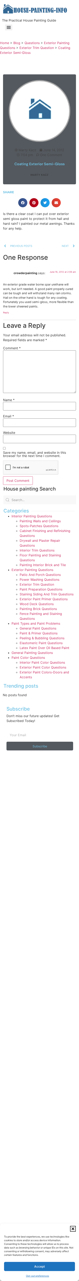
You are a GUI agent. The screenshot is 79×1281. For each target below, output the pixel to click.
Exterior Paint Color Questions (43, 667)
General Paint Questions (38, 628)
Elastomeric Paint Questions (41, 643)
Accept (39, 1266)
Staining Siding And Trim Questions (47, 594)
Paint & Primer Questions (39, 633)
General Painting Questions (32, 653)
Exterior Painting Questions (32, 570)
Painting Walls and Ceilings (40, 521)
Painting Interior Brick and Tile (43, 565)
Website (9, 432)
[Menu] (8, 27)
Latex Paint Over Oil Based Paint (44, 648)
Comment (12, 348)
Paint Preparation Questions (41, 589)
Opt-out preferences (37, 1275)
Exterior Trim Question (37, 584)
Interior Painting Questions (32, 516)
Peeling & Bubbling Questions (42, 638)
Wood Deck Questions (37, 604)
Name (9, 400)
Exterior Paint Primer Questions (44, 599)
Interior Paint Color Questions (42, 662)
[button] (73, 1229)
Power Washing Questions (39, 580)
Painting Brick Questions (38, 609)
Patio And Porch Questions (40, 575)
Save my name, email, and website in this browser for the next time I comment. (34, 454)
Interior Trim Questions (37, 550)
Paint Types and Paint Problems (36, 623)
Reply (6, 312)
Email (8, 416)
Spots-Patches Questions (39, 526)
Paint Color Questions (28, 658)
